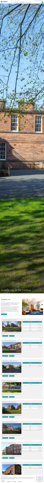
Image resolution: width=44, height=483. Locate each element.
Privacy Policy (3, 480)
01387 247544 (36, 0)
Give (13, 0)
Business (3, 294)
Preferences (9, 481)
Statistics (14, 481)
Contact (18, 0)
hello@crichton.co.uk (41, 0)
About (11, 0)
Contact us (3, 314)
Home (1, 294)
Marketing (20, 481)
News (15, 0)
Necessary (3, 481)
